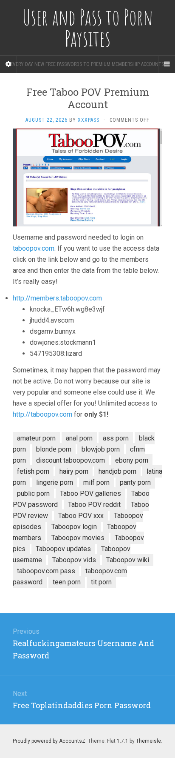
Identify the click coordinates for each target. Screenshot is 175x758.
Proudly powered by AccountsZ (49, 741)
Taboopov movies (77, 538)
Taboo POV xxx (81, 516)
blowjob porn (101, 449)
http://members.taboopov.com (57, 298)
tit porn (101, 582)
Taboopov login (74, 527)
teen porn (67, 582)
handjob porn (117, 471)
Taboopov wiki (127, 560)
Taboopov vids (74, 560)
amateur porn (36, 438)
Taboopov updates (63, 549)
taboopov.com (33, 248)
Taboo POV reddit (94, 505)
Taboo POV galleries (90, 493)
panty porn (135, 482)
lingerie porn (54, 482)
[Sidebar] (8, 64)
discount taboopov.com (70, 460)
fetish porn (33, 471)
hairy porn (73, 471)
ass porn (116, 438)
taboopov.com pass (46, 571)
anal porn (79, 438)
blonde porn (53, 449)
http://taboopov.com (42, 414)
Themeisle (148, 741)
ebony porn (131, 460)
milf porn (96, 482)
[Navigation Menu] (166, 64)
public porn (33, 493)
